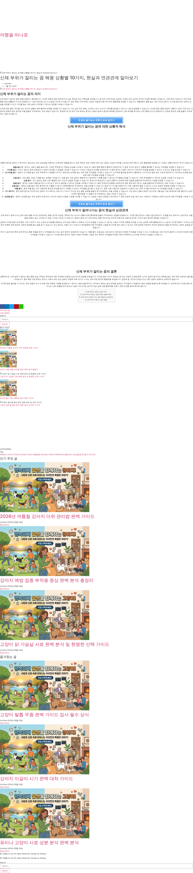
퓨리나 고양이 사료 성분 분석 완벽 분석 (39, 842)
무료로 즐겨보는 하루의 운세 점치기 (96, 120)
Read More (4, 525)
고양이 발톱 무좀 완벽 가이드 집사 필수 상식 (44, 714)
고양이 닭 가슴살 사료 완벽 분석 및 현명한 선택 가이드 (22, 376)
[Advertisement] (67, 15)
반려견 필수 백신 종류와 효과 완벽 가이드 (17, 398)
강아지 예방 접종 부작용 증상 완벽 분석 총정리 (19, 369)
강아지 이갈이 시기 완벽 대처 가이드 (36, 778)
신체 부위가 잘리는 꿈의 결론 (97, 300)
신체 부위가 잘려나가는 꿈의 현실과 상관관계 (97, 297)
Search (3, 316)
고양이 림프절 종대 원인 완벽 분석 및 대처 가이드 (20, 405)
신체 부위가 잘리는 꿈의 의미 (96, 292)
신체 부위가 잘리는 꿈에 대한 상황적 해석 (96, 294)
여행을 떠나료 (14, 35)
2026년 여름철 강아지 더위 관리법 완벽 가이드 (19, 348)
